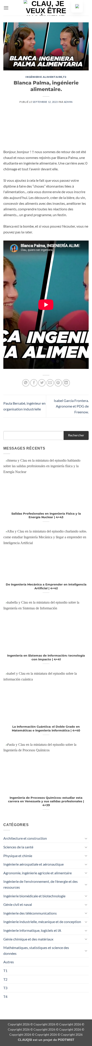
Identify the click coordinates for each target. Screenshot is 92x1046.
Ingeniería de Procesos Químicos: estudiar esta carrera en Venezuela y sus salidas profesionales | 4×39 (46, 801)
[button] (6, 7)
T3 (5, 988)
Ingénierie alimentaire (43, 76)
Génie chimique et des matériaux (28, 939)
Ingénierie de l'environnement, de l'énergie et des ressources (40, 884)
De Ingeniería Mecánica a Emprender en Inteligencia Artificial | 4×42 (46, 586)
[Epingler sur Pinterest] (58, 383)
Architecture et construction (25, 838)
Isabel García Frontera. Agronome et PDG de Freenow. (71, 406)
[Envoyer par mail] (50, 383)
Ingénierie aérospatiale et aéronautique (33, 864)
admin (68, 101)
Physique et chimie (17, 856)
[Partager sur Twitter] (42, 383)
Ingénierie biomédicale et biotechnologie (34, 896)
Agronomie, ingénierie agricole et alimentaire (37, 873)
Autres (8, 962)
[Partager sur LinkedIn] (66, 383)
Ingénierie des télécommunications (30, 913)
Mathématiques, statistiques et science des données (36, 950)
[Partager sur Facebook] (34, 383)
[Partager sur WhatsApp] (25, 383)
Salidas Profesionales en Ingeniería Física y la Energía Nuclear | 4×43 (46, 515)
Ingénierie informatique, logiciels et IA (32, 930)
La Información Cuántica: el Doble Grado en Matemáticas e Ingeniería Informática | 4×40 (46, 728)
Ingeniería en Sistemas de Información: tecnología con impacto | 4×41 (46, 657)
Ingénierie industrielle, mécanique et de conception (42, 921)
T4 (5, 996)
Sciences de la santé (18, 847)
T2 (64, 76)
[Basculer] (86, 838)
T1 (5, 970)
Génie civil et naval (17, 904)
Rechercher (76, 435)
